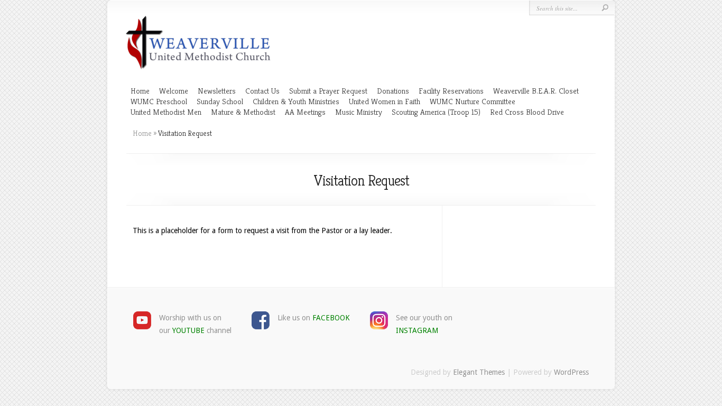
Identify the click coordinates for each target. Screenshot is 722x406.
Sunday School (220, 101)
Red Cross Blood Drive (527, 112)
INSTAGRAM (417, 330)
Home (140, 91)
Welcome (173, 91)
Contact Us (262, 91)
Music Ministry (358, 112)
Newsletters (217, 91)
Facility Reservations (451, 91)
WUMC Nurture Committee (472, 101)
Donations (393, 91)
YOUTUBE (188, 330)
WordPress (571, 372)
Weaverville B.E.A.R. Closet (536, 91)
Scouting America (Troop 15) (436, 112)
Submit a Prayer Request (328, 91)
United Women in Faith (384, 101)
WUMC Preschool (159, 101)
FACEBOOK (331, 317)
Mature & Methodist (243, 112)
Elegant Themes (479, 372)
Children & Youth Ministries (296, 101)
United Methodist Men (166, 112)
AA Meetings (305, 112)
